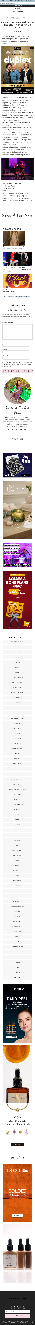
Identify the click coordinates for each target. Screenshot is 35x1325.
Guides (17, 819)
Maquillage (17, 855)
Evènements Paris (17, 779)
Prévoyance (17, 921)
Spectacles (17, 957)
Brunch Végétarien (17, 718)
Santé (17, 936)
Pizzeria (17, 911)
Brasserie (17, 702)
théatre (26, 296)
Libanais (17, 835)
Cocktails (17, 738)
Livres (17, 845)
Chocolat (17, 733)
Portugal (17, 916)
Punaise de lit (17, 926)
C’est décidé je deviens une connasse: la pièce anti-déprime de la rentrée (17, 269)
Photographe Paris (17, 906)
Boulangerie (17, 697)
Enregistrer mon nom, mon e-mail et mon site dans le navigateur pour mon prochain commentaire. (17, 364)
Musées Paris (17, 870)
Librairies (17, 840)
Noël (17, 875)
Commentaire (8, 322)
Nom (4, 343)
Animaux (17, 647)
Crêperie (17, 758)
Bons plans (17, 687)
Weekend (17, 977)
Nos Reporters (17, 1308)
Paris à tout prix (17, 896)
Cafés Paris (17, 728)
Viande (17, 967)
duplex (11, 296)
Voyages (17, 972)
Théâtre (4, 186)
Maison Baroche (17, 850)
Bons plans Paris (17, 692)
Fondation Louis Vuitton (17, 789)
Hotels (17, 824)
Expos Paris (17, 784)
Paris (13, 186)
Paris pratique (17, 901)
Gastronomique (17, 804)
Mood (17, 865)
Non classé (17, 880)
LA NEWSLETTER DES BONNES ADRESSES (17, 1)
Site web (5, 356)
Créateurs (17, 753)
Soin (17, 941)
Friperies (17, 799)
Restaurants (17, 931)
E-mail (5, 349)
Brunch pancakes (17, 708)
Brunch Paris (17, 713)
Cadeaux (17, 723)
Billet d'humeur (17, 677)
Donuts (17, 769)
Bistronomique (17, 682)
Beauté (17, 667)
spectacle (8, 98)
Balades (17, 662)
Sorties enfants (17, 946)
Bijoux (17, 672)
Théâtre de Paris (11, 36)
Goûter (17, 814)
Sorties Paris (17, 952)
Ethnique (17, 774)
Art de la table (17, 652)
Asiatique (17, 657)
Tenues (17, 962)
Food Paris (17, 794)
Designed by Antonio (25, 1322)
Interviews (17, 830)
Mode (17, 860)
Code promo (17, 743)
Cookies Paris (17, 748)
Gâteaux (17, 809)
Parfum (17, 886)
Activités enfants (17, 641)
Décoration (17, 763)
